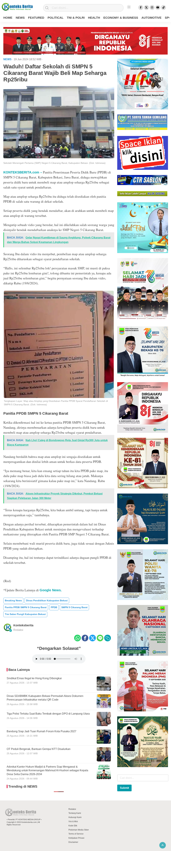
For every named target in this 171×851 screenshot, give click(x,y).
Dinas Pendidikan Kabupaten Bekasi (47, 600)
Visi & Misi (73, 821)
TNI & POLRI (76, 17)
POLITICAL (55, 17)
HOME (7, 17)
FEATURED (36, 17)
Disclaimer (73, 842)
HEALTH (94, 17)
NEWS (20, 17)
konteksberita (23, 625)
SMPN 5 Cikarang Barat (74, 607)
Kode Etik (72, 825)
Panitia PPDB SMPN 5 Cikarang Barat (26, 607)
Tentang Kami (74, 813)
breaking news (13, 600)
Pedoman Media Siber (78, 830)
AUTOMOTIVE (151, 17)
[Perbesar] (58, 157)
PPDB (54, 607)
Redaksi (72, 809)
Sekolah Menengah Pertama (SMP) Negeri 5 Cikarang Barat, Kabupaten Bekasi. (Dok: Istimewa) (54, 163)
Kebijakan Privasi (76, 838)
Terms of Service (75, 834)
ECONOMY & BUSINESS (120, 17)
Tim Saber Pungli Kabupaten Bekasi (25, 614)
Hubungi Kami (74, 817)
